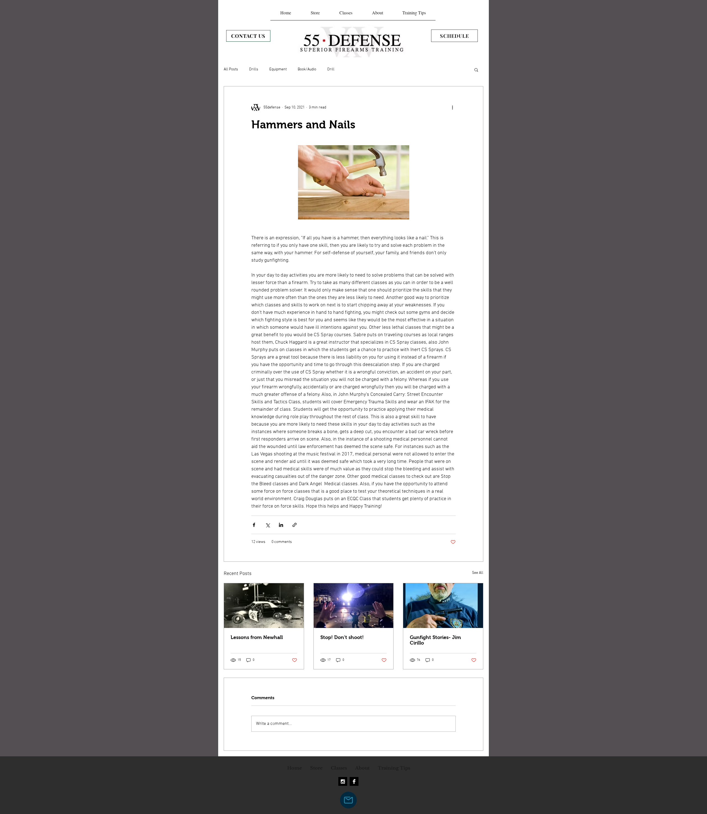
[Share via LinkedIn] (281, 524)
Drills (253, 69)
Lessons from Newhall (257, 637)
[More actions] (452, 107)
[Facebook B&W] (354, 781)
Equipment (278, 69)
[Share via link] (294, 524)
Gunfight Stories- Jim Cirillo (435, 640)
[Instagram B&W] (342, 781)
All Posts (231, 69)
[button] (476, 69)
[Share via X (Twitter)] (267, 524)
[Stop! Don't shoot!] (354, 605)
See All (477, 573)
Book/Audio (307, 69)
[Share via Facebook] (254, 524)
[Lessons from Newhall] (264, 605)
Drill (330, 69)
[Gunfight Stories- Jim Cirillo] (443, 605)
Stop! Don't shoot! (342, 637)
